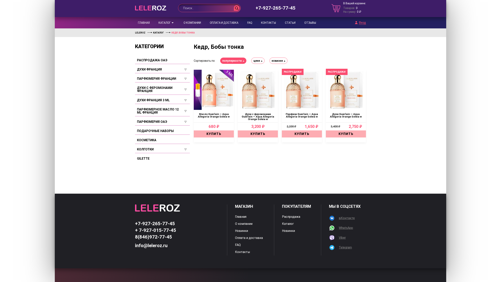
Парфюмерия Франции (156, 78)
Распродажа (291, 216)
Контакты (268, 22)
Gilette (143, 158)
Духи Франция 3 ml (153, 100)
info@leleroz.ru (151, 245)
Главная (144, 22)
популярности (232, 60)
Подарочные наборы (155, 131)
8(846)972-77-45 (153, 237)
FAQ (249, 22)
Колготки (145, 149)
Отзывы (310, 22)
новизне (277, 60)
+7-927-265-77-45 (276, 8)
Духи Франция (149, 69)
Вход (362, 22)
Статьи (290, 22)
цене (256, 60)
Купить (213, 134)
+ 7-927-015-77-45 (155, 230)
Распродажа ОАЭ (152, 60)
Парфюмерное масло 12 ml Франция (158, 111)
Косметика (146, 140)
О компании (192, 22)
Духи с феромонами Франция (154, 89)
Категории (149, 46)
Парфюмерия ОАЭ (152, 121)
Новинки (241, 230)
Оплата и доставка (224, 22)
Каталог (165, 22)
